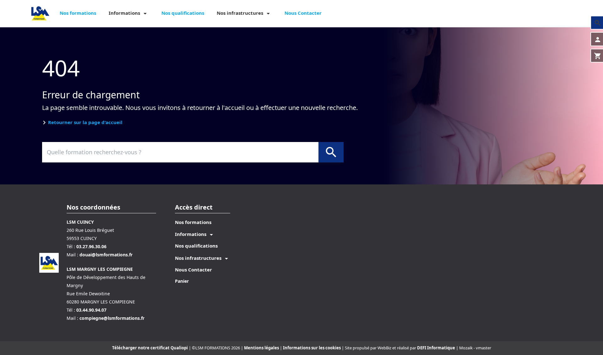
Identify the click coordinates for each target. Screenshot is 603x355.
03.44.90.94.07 (91, 310)
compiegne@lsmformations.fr (111, 318)
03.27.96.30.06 (91, 246)
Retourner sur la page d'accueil (85, 122)
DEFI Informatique (436, 348)
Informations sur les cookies (312, 348)
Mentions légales (262, 348)
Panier (182, 281)
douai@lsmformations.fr (106, 255)
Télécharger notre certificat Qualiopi (150, 348)
